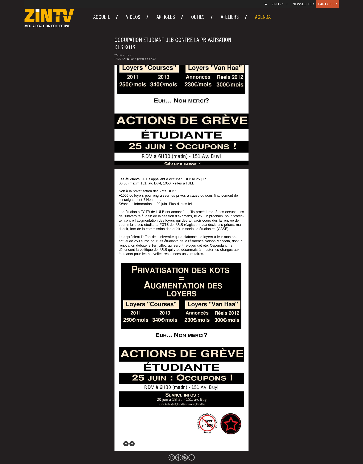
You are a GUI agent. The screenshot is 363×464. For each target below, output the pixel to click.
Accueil (101, 17)
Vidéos (133, 17)
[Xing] (126, 443)
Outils (198, 17)
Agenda (263, 17)
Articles (166, 17)
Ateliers (230, 17)
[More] (132, 443)
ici (190, 204)
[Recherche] (266, 4)
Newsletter (303, 4)
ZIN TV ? (278, 4)
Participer (327, 4)
